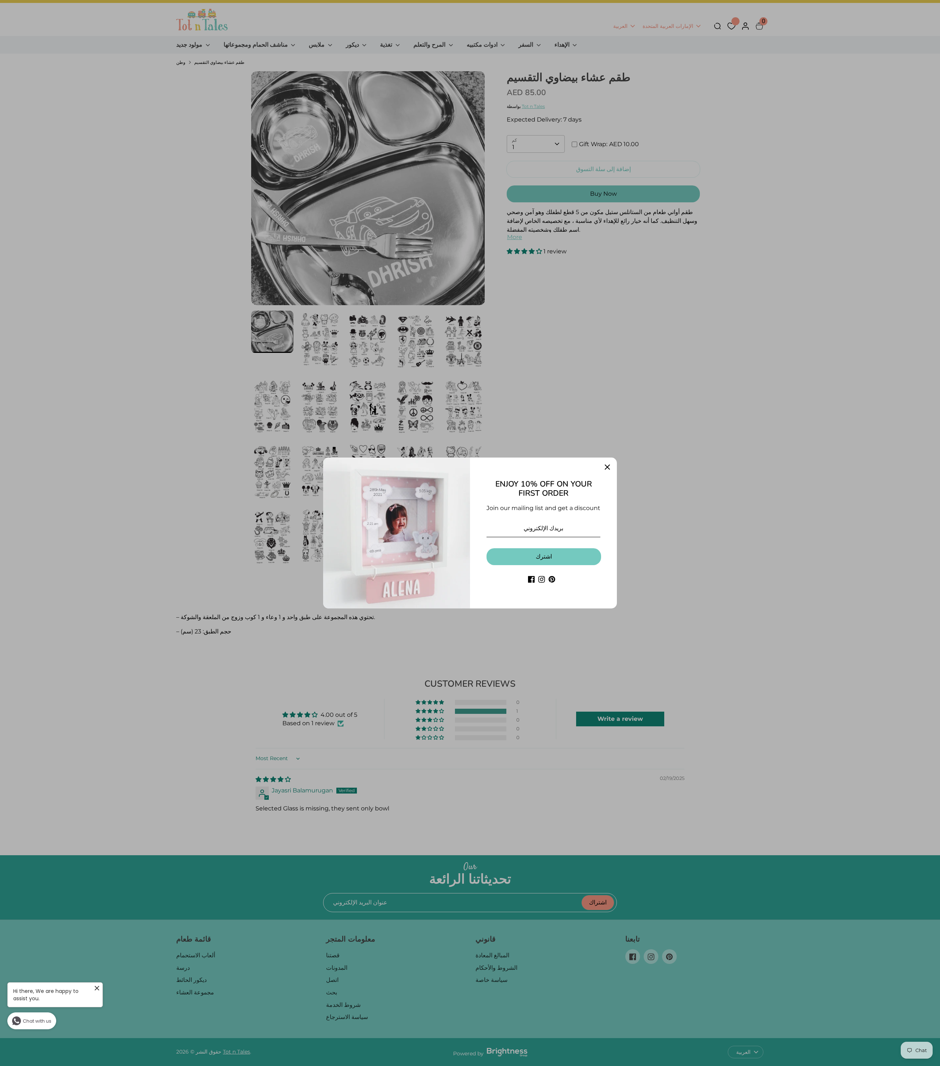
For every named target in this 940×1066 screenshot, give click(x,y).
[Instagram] (541, 579)
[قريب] (607, 467)
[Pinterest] (552, 579)
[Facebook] (531, 579)
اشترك (544, 556)
